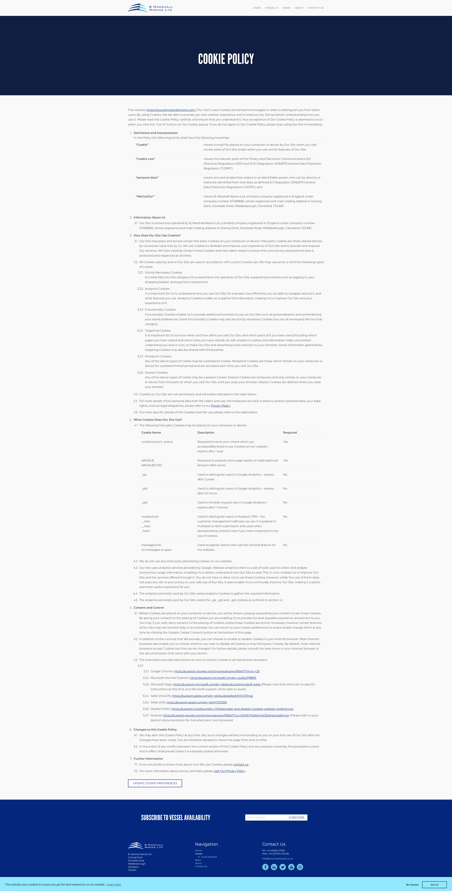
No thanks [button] (412, 884)
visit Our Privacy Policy (229, 771)
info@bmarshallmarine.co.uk (277, 858)
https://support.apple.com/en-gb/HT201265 (197, 702)
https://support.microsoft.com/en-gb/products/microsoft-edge (217, 684)
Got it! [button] (434, 884)
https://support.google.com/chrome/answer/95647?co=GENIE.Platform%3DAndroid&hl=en (226, 715)
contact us (240, 764)
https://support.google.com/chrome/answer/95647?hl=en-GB (217, 671)
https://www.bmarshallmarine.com (171, 110)
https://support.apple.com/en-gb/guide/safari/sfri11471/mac (212, 696)
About (299, 8)
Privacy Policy (220, 405)
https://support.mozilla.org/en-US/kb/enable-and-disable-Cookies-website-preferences (232, 709)
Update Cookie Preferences (155, 783)
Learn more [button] (114, 884)
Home (257, 8)
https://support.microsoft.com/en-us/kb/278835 (223, 678)
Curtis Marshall (209, 857)
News (287, 8)
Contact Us (316, 8)
